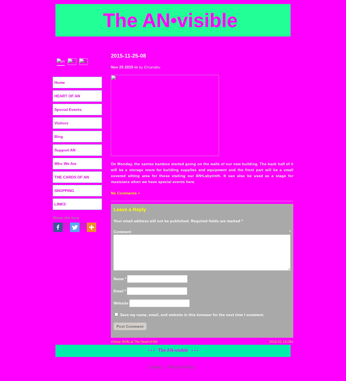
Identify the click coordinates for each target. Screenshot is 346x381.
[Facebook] (61, 227)
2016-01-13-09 (280, 342)
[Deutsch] (85, 61)
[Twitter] (78, 227)
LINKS (60, 204)
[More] (91, 227)
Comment (202, 232)
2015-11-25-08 (128, 56)
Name (120, 279)
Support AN (64, 150)
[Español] (73, 61)
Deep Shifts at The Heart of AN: (135, 342)
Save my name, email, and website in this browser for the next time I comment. (192, 315)
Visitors (61, 123)
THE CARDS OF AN (71, 177)
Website (121, 303)
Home (59, 82)
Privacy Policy (181, 367)
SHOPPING (64, 190)
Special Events (68, 109)
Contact (155, 367)
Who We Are (65, 163)
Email (120, 291)
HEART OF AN (67, 96)
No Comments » (125, 193)
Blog (58, 136)
